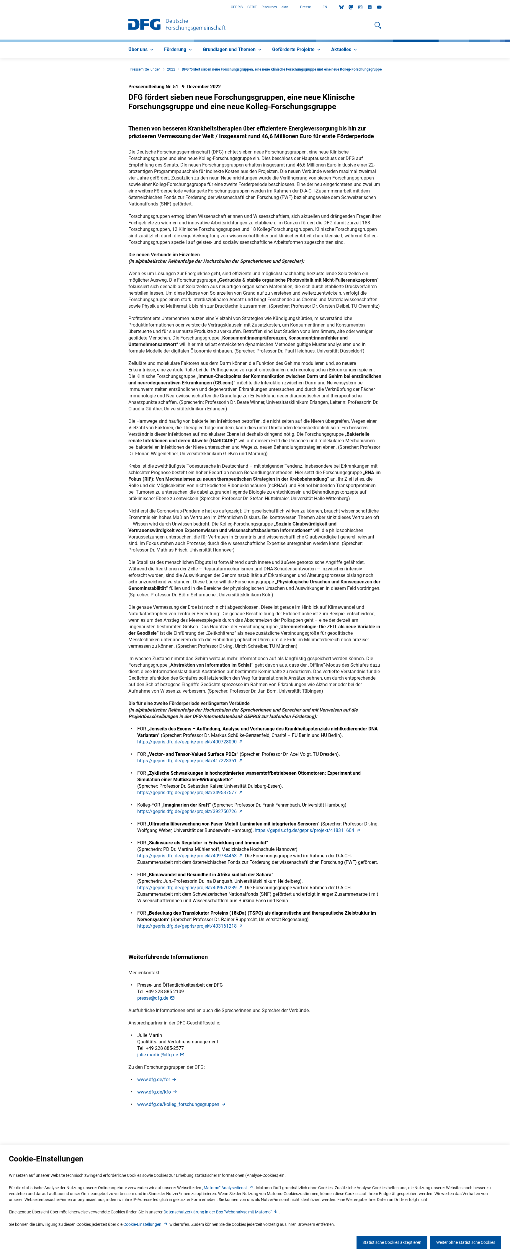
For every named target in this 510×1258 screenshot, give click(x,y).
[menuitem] (141, 49)
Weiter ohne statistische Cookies (465, 1242)
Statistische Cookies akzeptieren (391, 1242)
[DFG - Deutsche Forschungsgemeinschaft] (176, 25)
